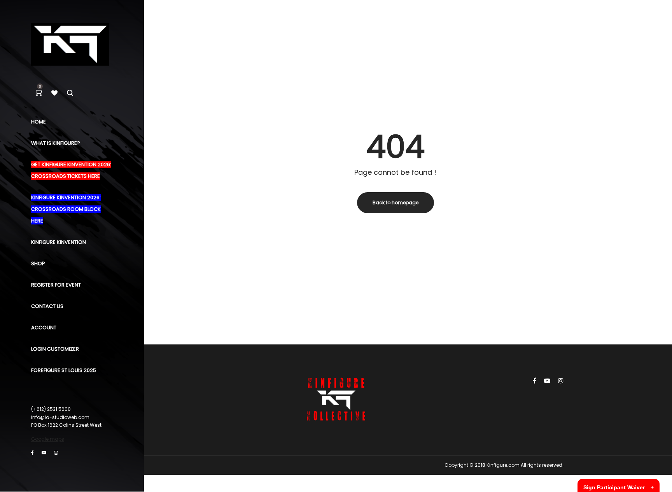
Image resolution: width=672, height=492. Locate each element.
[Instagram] (56, 452)
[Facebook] (32, 452)
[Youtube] (44, 452)
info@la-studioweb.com (60, 417)
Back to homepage (395, 202)
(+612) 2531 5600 (51, 409)
